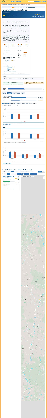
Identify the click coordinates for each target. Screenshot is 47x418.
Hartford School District (9, 54)
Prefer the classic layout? (31, 7)
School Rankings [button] (18, 1)
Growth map (28, 103)
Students (15, 173)
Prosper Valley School (6, 184)
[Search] (35, 1)
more (19, 57)
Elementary (8, 171)
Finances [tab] (22, 93)
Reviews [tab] (14, 93)
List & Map (40, 171)
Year (31, 103)
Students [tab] (18, 93)
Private (23, 171)
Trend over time (18, 103)
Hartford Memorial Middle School (8, 176)
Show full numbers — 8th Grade (7, 163)
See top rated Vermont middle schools (10, 71)
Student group (4, 105)
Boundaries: (26, 173)
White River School (9, 70)
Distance (8, 173)
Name (5, 173)
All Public (4, 171)
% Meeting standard (5, 103)
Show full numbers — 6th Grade (7, 124)
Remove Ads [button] (43, 1)
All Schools (27, 171)
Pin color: (33, 173)
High (15, 171)
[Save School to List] (18, 182)
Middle (12, 171)
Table (43, 171)
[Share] (37, 1)
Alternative (19, 171)
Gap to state (23, 103)
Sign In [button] (40, 1)
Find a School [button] (13, 1)
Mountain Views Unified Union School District (12, 28)
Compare (17, 182)
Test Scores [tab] (9, 93)
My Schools (19, 173)
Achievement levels (12, 103)
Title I (32, 171)
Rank (11, 173)
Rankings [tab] (4, 93)
